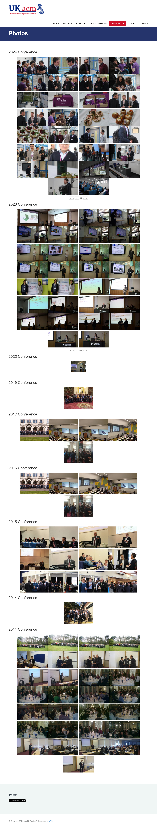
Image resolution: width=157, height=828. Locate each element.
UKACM (66, 23)
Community (117, 23)
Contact (133, 23)
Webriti (51, 821)
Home (56, 23)
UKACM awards (97, 23)
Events (80, 23)
